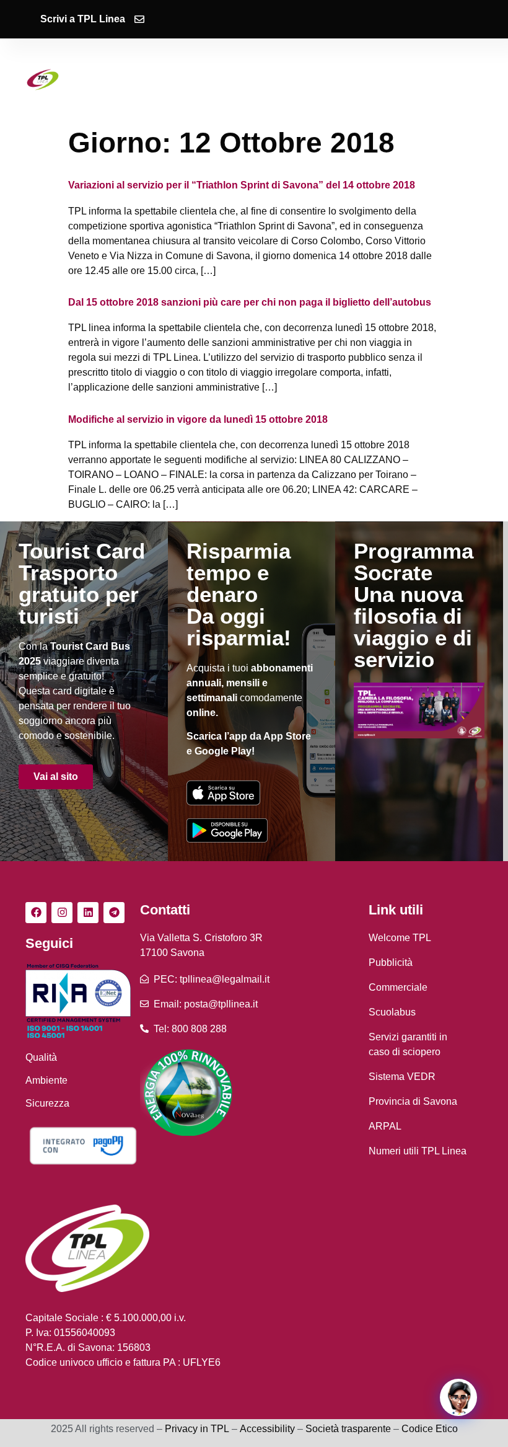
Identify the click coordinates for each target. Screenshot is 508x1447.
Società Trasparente (256, 89)
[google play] (227, 830)
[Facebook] (35, 912)
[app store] (223, 792)
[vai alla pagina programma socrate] (419, 710)
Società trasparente (348, 1428)
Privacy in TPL (197, 1428)
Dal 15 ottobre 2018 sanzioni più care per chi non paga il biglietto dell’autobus (249, 302)
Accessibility (267, 1428)
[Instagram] (61, 912)
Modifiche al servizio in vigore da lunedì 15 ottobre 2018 (198, 419)
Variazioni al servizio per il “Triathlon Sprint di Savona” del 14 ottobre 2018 (241, 185)
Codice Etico (429, 1428)
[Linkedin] (88, 912)
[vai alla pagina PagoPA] (82, 1145)
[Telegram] (114, 912)
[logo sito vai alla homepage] (42, 80)
